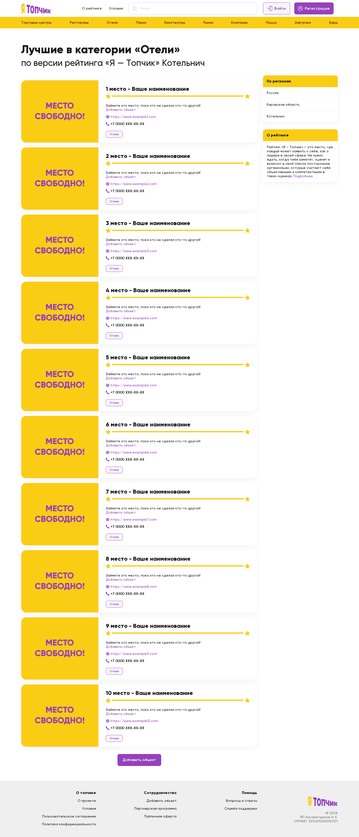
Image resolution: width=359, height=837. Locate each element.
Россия (272, 93)
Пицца (271, 22)
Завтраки (303, 22)
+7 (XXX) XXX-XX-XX (127, 124)
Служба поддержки (240, 808)
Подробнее (303, 176)
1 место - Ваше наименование (147, 88)
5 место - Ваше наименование (148, 357)
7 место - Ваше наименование (148, 491)
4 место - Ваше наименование (148, 290)
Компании (239, 22)
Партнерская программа (155, 808)
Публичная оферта (160, 816)
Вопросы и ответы (241, 801)
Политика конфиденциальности (69, 824)
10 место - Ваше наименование (149, 692)
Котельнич (276, 116)
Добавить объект (121, 110)
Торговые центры (36, 22)
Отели (112, 22)
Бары (333, 22)
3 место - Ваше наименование (148, 223)
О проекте (87, 801)
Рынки (208, 22)
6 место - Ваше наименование (148, 424)
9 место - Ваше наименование (148, 625)
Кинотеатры (174, 22)
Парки (141, 22)
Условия (116, 8)
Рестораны (79, 22)
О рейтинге (92, 8)
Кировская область (283, 104)
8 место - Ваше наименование (148, 558)
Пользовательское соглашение (69, 816)
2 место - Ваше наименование (148, 155)
